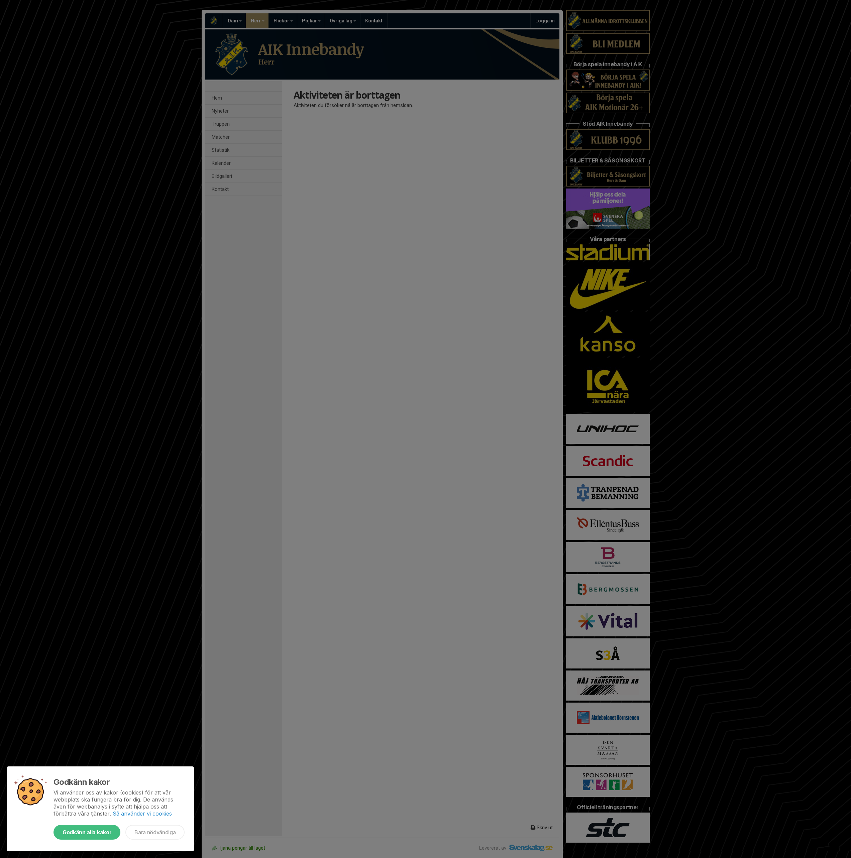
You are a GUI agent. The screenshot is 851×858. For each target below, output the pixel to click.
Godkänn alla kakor (87, 832)
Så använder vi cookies (142, 813)
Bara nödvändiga (155, 832)
